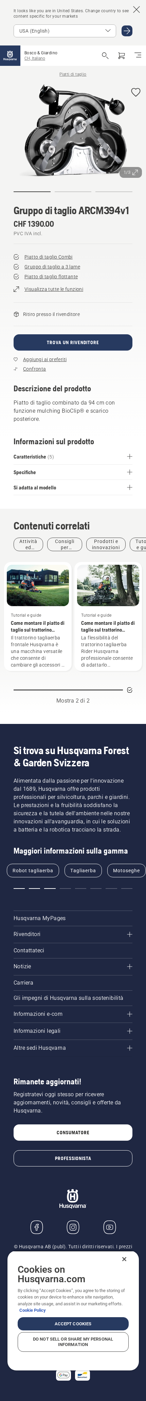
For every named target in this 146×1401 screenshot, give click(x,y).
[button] (135, 93)
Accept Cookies (73, 1323)
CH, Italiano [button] (34, 58)
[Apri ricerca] (105, 56)
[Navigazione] (138, 56)
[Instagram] (73, 1227)
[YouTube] (109, 1227)
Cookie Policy (32, 1310)
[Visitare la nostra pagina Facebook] (36, 1227)
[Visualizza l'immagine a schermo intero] (73, 132)
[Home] (10, 55)
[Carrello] (121, 56)
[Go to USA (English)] (127, 30)
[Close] (124, 1259)
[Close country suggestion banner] (136, 9)
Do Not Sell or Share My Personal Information (73, 1342)
